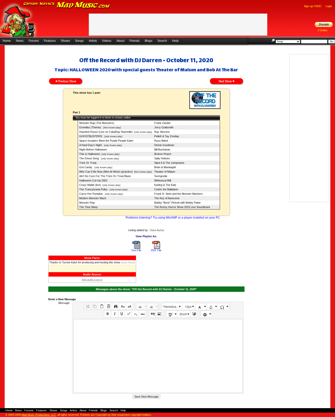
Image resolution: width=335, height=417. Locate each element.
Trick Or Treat (87, 162)
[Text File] (136, 248)
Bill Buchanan (162, 149)
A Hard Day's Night (91, 145)
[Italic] (114, 314)
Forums (34, 41)
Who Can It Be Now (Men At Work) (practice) (106, 171)
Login (328, 6)
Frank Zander (162, 122)
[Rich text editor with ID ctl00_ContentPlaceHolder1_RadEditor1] (158, 356)
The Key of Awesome (167, 198)
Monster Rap (87, 202)
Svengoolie (160, 176)
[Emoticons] (206, 314)
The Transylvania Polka (93, 189)
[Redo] (152, 306)
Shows (65, 41)
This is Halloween (89, 153)
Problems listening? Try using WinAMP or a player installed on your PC (173, 217)
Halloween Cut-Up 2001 (93, 180)
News (20, 41)
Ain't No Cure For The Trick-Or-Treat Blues (105, 176)
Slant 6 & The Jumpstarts (169, 162)
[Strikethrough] (142, 314)
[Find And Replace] (115, 306)
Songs (79, 41)
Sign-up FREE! (313, 6)
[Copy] (94, 306)
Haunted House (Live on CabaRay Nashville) (106, 131)
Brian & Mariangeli (165, 167)
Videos (106, 41)
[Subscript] (135, 314)
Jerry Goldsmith (163, 127)
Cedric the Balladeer (166, 189)
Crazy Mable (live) (90, 184)
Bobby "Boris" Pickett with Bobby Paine (177, 202)
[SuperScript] (128, 314)
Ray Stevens (162, 131)
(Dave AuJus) (128, 262)
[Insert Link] (152, 314)
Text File (136, 250)
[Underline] (121, 314)
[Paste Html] (108, 306)
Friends (134, 41)
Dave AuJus (157, 230)
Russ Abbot (161, 140)
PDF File (156, 250)
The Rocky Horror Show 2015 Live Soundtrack (182, 207)
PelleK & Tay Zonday (166, 136)
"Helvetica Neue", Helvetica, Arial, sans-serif (172, 306)
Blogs (148, 41)
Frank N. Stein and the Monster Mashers (178, 193)
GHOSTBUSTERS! (91, 136)
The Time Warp (88, 207)
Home (7, 41)
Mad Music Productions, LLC (39, 414)
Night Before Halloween (93, 149)
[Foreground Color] (200, 306)
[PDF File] (156, 248)
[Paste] (101, 306)
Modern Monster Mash (92, 198)
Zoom (183, 314)
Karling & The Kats (165, 184)
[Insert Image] (159, 314)
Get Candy (86, 167)
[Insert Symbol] (223, 306)
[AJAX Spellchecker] (171, 314)
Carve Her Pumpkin (91, 193)
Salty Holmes (162, 158)
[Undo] (141, 306)
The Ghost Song (89, 158)
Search (162, 41)
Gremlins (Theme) (90, 127)
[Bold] (107, 314)
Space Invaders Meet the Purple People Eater (106, 140)
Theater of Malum (164, 171)
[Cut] (87, 306)
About (120, 41)
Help (175, 41)
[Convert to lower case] (122, 306)
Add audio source (92, 279)
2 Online (322, 30)
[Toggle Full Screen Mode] (194, 314)
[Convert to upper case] (129, 306)
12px (188, 306)
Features (50, 41)
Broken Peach (162, 153)
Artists (93, 41)
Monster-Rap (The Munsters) (96, 122)
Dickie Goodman (164, 145)
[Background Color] (212, 306)
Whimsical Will (162, 180)
